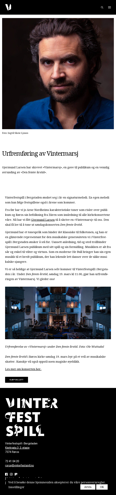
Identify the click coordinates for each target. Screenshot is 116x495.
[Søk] (100, 7)
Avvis (88, 487)
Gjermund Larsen (43, 219)
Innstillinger (16, 487)
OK (102, 487)
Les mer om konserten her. (23, 369)
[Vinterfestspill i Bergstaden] (8, 7)
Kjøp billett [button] (16, 380)
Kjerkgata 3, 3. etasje (17, 447)
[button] (109, 7)
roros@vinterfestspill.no (19, 465)
